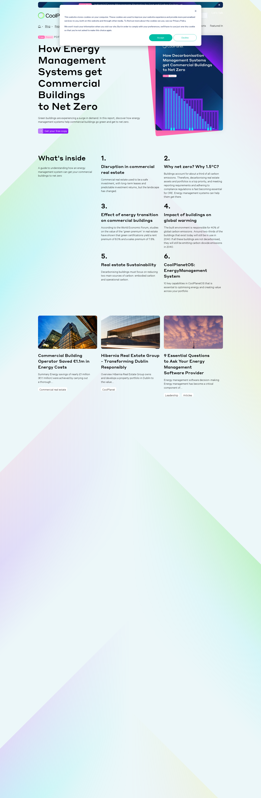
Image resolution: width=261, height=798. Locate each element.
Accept (160, 37)
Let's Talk (217, 13)
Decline (185, 37)
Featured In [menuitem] (216, 25)
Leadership (171, 395)
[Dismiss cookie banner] (196, 11)
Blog (47, 26)
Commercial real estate (52, 389)
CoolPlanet (108, 389)
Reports (59, 26)
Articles (187, 395)
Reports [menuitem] (201, 25)
